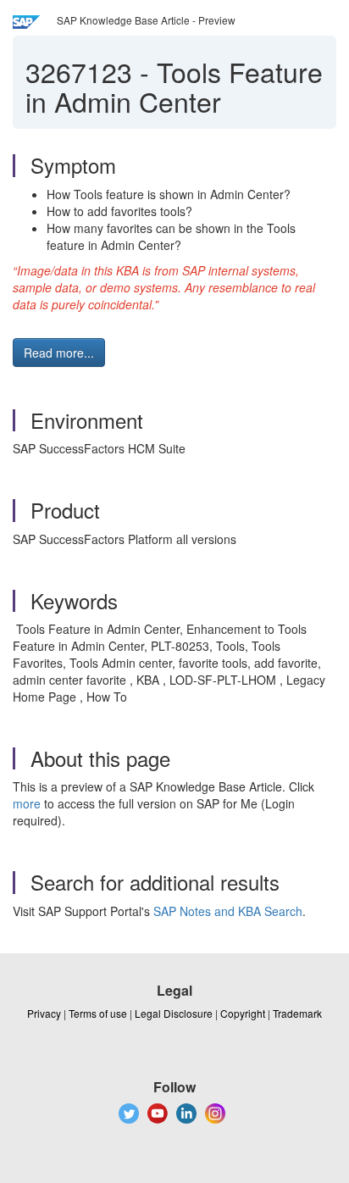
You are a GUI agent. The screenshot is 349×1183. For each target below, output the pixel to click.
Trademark (297, 1013)
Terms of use (98, 1013)
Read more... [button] (59, 352)
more (27, 803)
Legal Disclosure (174, 1013)
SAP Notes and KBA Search (227, 911)
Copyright (242, 1013)
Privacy (44, 1013)
